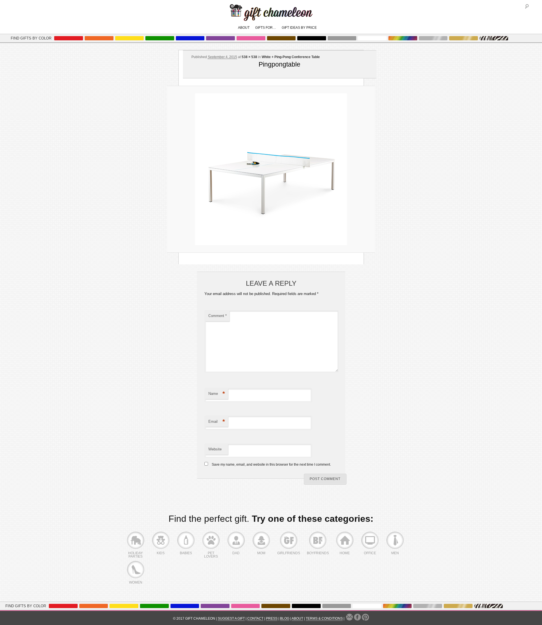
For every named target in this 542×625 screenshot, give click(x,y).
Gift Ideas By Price (299, 28)
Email (216, 421)
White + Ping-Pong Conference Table (291, 57)
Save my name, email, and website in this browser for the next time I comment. (271, 464)
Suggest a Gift (231, 618)
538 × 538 (249, 57)
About (244, 28)
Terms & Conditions (324, 618)
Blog (284, 618)
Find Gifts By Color (31, 38)
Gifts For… (265, 28)
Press (271, 618)
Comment (217, 316)
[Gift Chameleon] (271, 18)
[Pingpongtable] (271, 169)
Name (216, 393)
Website (215, 449)
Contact (255, 618)
